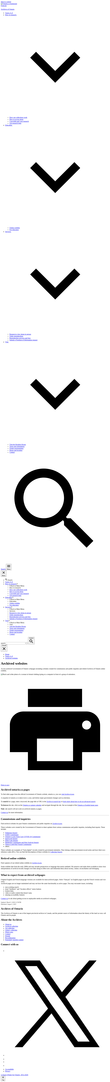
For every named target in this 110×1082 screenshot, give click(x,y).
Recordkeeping (10, 938)
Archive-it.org (57, 823)
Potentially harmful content (14, 940)
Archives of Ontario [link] (7, 9)
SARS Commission (11, 835)
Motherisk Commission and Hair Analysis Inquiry (22, 842)
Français (4, 6)
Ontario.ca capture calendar (32, 805)
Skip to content (6, 2)
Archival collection (11, 926)
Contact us (4, 812)
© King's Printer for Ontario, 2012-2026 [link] (14, 1075)
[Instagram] (6, 1059)
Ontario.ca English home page (87, 805)
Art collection (9, 928)
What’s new (9, 932)
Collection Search (56, 852)
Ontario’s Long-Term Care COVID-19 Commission (22, 837)
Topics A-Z (9, 656)
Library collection (11, 930)
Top (3, 1080)
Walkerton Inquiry (11, 833)
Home (7, 654)
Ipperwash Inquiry (11, 839)
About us (8, 924)
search (3, 643)
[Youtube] (6, 1062)
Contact (7, 934)
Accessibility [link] (9, 1069)
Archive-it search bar (54, 801)
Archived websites (11, 658)
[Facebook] (6, 951)
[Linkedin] (6, 1066)
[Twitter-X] (57, 1055)
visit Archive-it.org (67, 794)
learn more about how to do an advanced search (79, 801)
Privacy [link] (7, 1071)
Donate (7, 936)
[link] (9, 4)
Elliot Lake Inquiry (11, 840)
